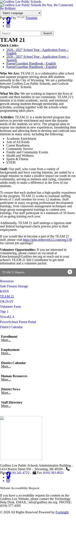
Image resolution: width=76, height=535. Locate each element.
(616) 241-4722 (18, 472)
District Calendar (11, 327)
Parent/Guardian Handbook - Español (31, 67)
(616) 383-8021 (53, 472)
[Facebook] (8, 19)
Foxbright (62, 512)
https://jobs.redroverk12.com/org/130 (47, 239)
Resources (7, 281)
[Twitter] (8, 22)
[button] (38, 272)
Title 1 (4, 311)
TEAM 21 (7, 296)
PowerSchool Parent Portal (18, 322)
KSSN (4, 291)
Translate (31, 18)
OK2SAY (7, 301)
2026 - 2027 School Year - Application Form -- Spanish (37, 58)
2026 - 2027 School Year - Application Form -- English (37, 51)
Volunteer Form (10, 306)
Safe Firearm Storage (14, 286)
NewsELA (7, 317)
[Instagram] (8, 26)
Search (47, 33)
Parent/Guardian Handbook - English (31, 63)
